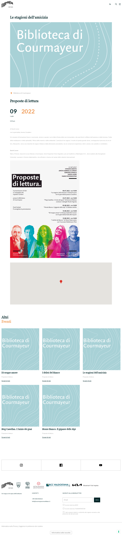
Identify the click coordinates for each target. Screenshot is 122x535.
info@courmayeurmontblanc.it (41, 501)
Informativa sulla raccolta (61, 533)
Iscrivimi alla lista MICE (71, 505)
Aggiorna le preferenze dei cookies (31, 526)
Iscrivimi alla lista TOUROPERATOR (75, 508)
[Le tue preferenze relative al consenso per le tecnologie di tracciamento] (118, 531)
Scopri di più (6, 381)
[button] (61, 282)
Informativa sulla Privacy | (10, 526)
